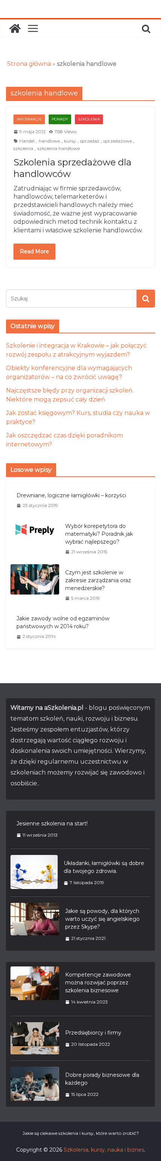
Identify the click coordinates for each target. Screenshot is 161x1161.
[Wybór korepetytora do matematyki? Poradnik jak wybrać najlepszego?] (34, 539)
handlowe (49, 141)
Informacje (29, 119)
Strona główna (29, 63)
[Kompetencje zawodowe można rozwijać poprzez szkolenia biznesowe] (34, 988)
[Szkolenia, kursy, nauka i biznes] (15, 28)
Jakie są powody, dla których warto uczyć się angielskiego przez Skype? (102, 919)
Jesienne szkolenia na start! (52, 823)
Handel (26, 141)
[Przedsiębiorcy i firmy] (34, 1038)
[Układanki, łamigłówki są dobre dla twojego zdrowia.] (34, 872)
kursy (70, 141)
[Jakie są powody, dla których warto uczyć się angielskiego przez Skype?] (34, 924)
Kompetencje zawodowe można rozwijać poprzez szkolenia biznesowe (98, 982)
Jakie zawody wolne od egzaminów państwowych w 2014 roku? (62, 622)
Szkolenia (89, 119)
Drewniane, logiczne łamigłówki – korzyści (71, 495)
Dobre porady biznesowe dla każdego (102, 1079)
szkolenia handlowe (58, 148)
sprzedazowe (117, 141)
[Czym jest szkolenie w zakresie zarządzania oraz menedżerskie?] (34, 585)
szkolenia (23, 148)
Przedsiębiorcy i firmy (93, 1032)
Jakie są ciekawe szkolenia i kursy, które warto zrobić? (80, 1133)
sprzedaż (89, 141)
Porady (60, 119)
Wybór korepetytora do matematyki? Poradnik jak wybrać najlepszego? (99, 534)
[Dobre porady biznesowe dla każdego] (34, 1084)
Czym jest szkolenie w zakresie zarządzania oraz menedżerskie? (98, 580)
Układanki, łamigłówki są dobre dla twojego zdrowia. (104, 867)
